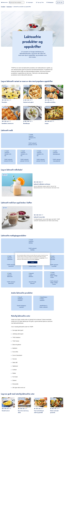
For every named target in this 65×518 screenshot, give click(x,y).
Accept (32, 262)
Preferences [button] (37, 259)
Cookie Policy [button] (42, 257)
